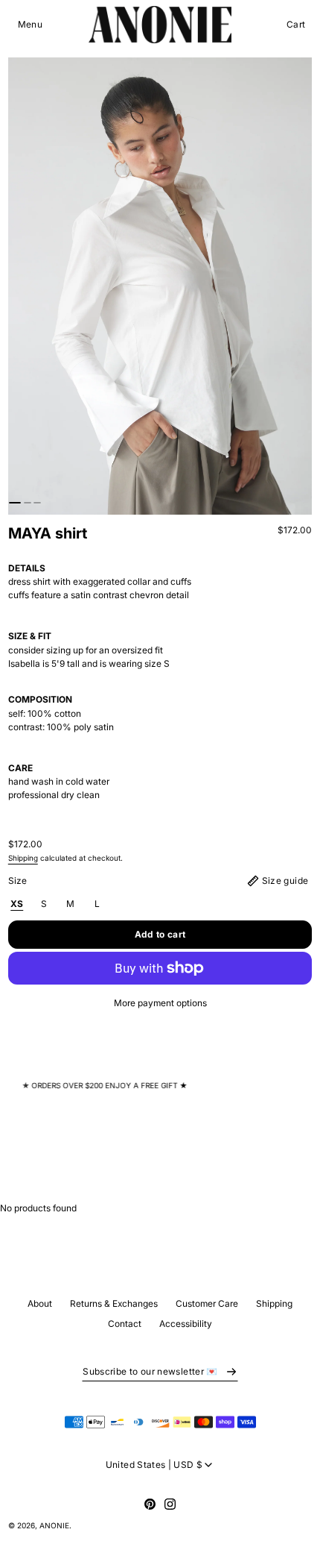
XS (16, 903)
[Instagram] (170, 1504)
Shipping (23, 857)
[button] (30, 24)
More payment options (160, 1002)
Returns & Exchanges (114, 1303)
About (40, 1303)
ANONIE (54, 1525)
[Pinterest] (150, 1504)
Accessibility (185, 1323)
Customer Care (207, 1303)
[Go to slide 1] (15, 503)
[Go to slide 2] (27, 503)
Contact (124, 1323)
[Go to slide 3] (37, 503)
